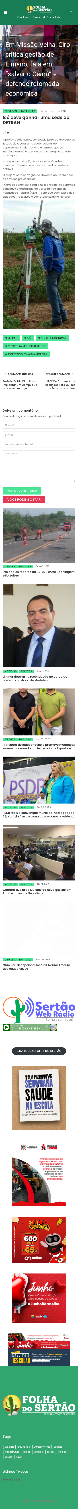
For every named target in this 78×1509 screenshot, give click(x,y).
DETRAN (12, 338)
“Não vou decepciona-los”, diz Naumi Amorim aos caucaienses (36, 967)
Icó (28, 338)
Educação (24, 1446)
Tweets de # (11, 1480)
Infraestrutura (12, 1451)
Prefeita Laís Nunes (53, 338)
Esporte (10, 739)
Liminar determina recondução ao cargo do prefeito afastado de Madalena (35, 678)
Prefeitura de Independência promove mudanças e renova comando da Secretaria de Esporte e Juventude (39, 748)
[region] (39, 64)
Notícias (28, 111)
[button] (39, 64)
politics (51, 1451)
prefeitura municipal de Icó (26, 346)
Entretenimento (42, 1446)
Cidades (11, 111)
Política (26, 671)
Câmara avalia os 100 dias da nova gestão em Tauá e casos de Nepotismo (37, 891)
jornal (26, 1451)
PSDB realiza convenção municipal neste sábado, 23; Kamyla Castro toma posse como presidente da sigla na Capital (39, 816)
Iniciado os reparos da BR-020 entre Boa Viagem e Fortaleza (39, 574)
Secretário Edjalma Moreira (27, 354)
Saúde (8, 1456)
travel (19, 1456)
